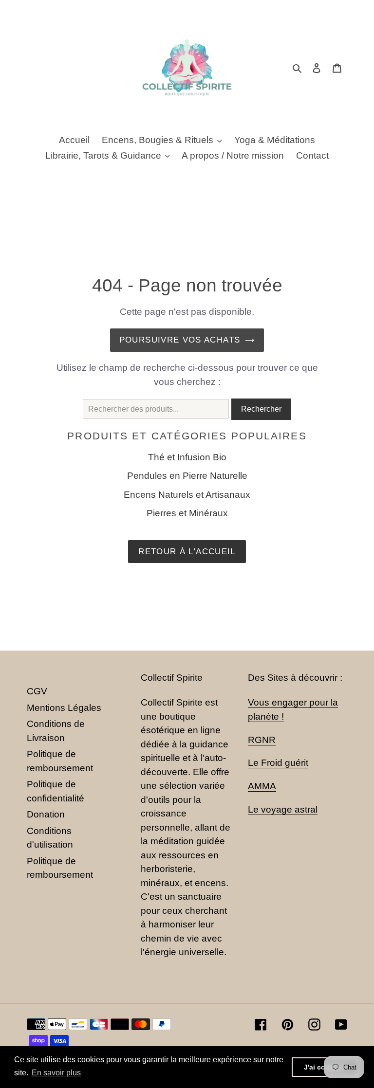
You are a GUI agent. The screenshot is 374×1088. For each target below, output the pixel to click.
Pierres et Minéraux (187, 513)
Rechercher (261, 409)
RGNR (262, 740)
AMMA (262, 786)
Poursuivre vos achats (180, 340)
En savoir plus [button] (56, 1073)
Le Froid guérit (278, 763)
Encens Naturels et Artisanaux (187, 495)
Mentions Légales (64, 708)
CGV (37, 691)
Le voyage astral (283, 809)
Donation (46, 814)
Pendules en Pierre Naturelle (187, 476)
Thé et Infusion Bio (187, 457)
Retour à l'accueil (186, 551)
